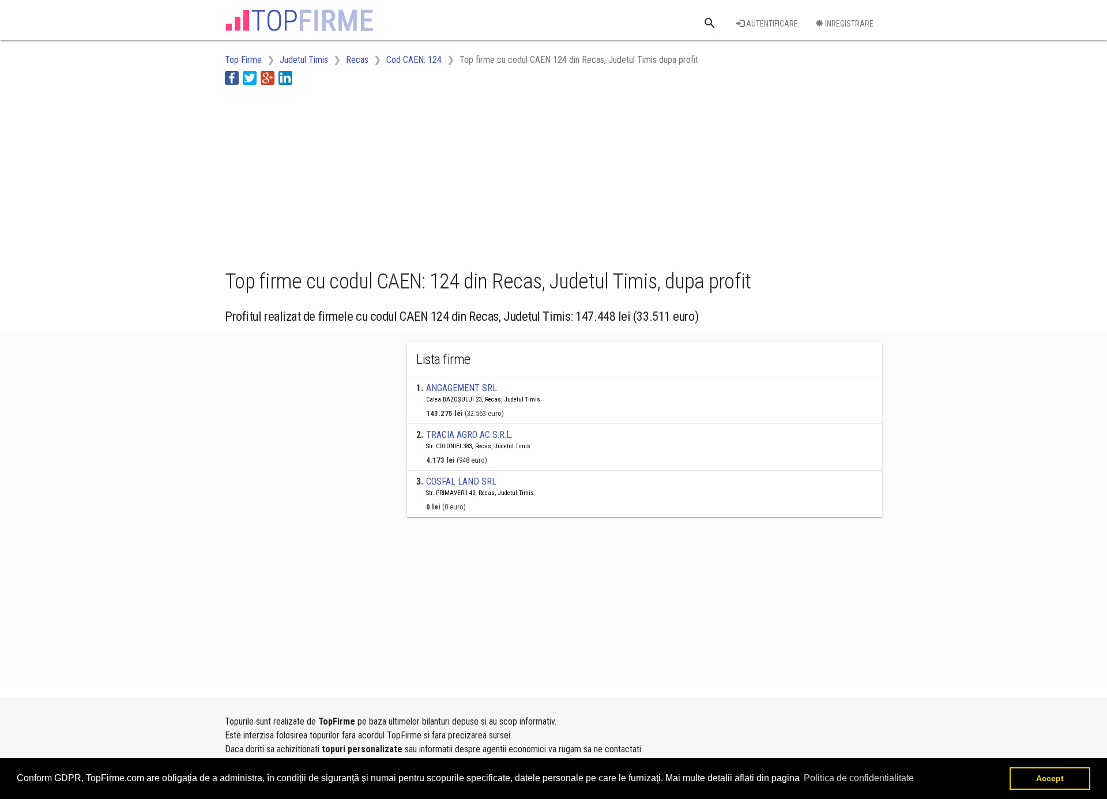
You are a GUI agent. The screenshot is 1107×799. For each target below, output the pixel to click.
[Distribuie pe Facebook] (232, 77)
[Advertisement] (435, 175)
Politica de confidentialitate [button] (859, 778)
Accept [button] (1050, 778)
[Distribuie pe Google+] (267, 77)
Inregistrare (848, 23)
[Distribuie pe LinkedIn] (285, 77)
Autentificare (771, 23)
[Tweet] (250, 77)
